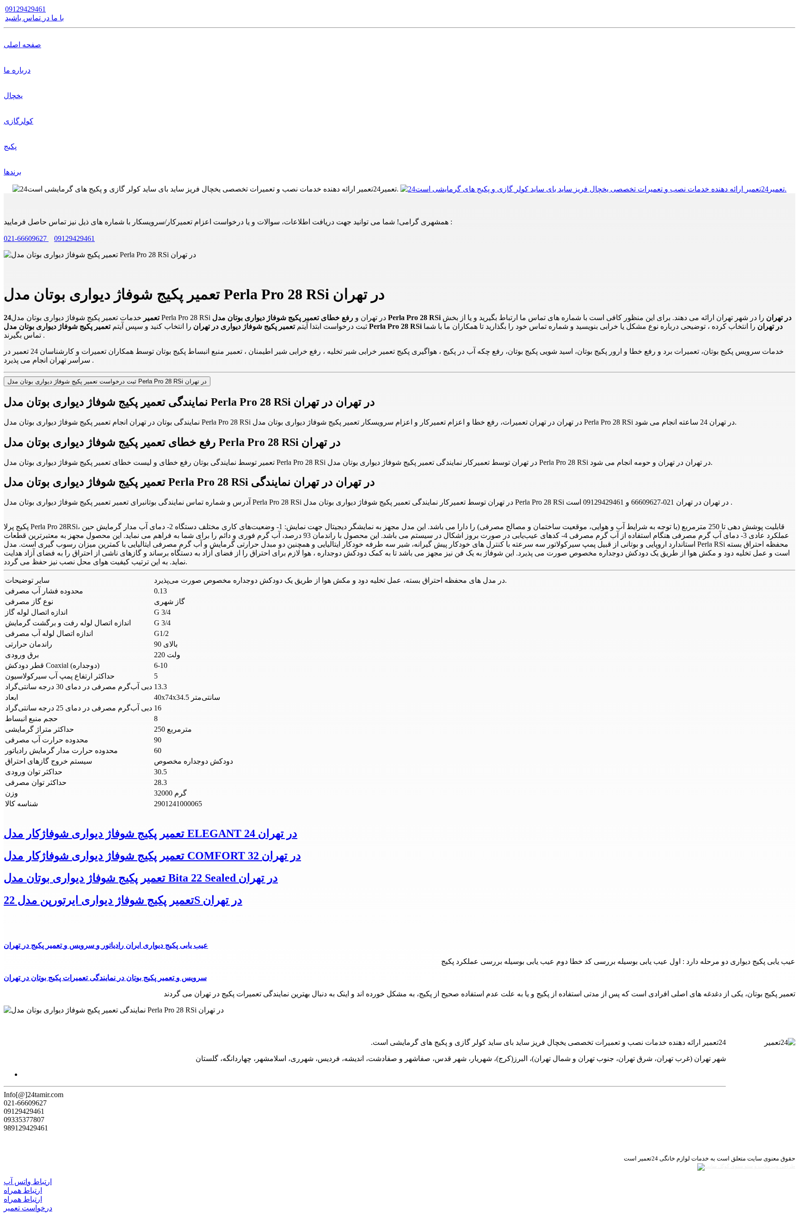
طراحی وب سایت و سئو (769, 1166)
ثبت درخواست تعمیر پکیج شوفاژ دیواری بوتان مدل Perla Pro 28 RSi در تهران (107, 381)
